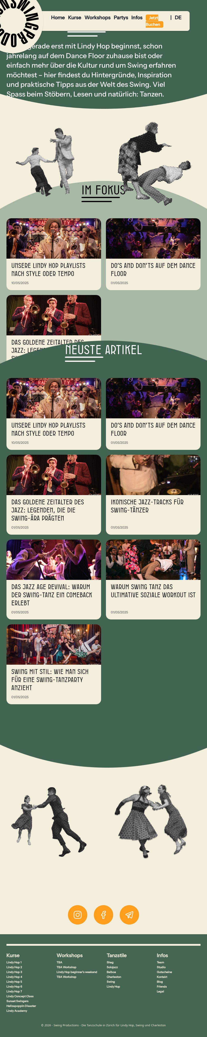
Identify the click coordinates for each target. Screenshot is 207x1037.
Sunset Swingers (17, 1001)
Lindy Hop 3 (14, 972)
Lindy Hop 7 (14, 991)
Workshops (97, 17)
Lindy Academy (16, 1011)
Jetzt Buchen (153, 21)
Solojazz (112, 967)
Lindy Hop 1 (13, 962)
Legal (160, 991)
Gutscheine (164, 972)
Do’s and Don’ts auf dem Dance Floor (153, 269)
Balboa (111, 972)
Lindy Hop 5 (14, 981)
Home (58, 17)
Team (160, 962)
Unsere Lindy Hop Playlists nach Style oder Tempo (48, 269)
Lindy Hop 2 (14, 967)
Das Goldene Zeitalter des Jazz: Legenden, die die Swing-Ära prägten (47, 510)
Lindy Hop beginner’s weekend (77, 972)
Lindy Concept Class (20, 996)
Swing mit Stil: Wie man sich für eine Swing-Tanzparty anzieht (50, 680)
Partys (121, 17)
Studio (161, 967)
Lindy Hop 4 (14, 977)
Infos (137, 17)
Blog (160, 981)
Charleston (114, 977)
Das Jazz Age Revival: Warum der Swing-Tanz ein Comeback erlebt (51, 595)
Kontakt (162, 977)
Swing (111, 981)
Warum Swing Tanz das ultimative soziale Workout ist (153, 591)
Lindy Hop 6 (14, 986)
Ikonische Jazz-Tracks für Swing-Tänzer (147, 506)
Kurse (74, 17)
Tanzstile (117, 955)
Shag (110, 962)
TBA (59, 962)
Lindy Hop (113, 986)
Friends (162, 986)
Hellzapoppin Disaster (21, 1006)
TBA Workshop (66, 967)
